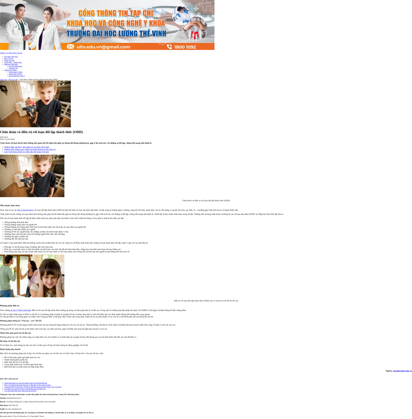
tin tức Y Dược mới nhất (21, 310)
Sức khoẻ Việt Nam (11, 57)
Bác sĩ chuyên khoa (25, 210)
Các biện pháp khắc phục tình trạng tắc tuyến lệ (20, 391)
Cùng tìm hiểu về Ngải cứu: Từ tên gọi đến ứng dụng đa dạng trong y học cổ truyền (32, 387)
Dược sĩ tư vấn (9, 60)
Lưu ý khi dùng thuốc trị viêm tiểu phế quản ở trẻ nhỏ (26, 152)
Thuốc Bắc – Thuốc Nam (13, 62)
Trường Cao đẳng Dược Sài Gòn (11, 53)
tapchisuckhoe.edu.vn (402, 371)
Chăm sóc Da (13, 68)
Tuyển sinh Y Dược (15, 74)
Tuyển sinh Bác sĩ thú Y (17, 76)
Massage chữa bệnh (11, 64)
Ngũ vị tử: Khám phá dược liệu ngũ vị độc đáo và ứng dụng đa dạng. (27, 385)
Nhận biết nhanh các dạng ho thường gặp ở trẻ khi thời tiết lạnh (25, 383)
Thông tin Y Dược (10, 70)
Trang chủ (3, 79)
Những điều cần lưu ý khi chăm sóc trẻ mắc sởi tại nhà (26, 147)
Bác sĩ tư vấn (8, 58)
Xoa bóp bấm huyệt (15, 66)
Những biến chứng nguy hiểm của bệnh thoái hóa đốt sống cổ (30, 149)
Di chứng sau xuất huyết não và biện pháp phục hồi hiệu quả (24, 389)
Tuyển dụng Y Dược (16, 72)
